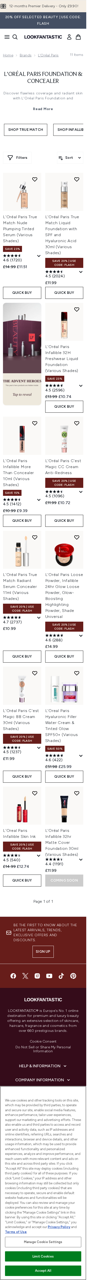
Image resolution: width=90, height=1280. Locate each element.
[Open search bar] (15, 37)
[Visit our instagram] (37, 976)
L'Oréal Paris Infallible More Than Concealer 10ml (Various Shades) (18, 472)
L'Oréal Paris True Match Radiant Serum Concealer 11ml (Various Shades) (20, 586)
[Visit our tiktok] (61, 976)
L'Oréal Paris (48, 55)
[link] (69, 37)
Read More (43, 109)
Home (8, 55)
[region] (43, 1183)
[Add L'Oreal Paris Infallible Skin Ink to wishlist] (35, 793)
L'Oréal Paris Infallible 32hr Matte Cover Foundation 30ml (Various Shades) (61, 842)
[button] (22, 354)
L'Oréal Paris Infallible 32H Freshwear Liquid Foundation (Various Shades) (61, 358)
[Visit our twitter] (25, 976)
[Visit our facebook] (13, 976)
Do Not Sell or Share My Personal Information (43, 1049)
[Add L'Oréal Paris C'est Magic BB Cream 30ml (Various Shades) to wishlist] (35, 673)
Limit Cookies (43, 1256)
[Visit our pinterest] (73, 976)
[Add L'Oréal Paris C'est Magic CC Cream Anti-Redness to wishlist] (77, 423)
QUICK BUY (22, 293)
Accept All (43, 1271)
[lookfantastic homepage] (43, 37)
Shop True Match (25, 130)
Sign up (43, 951)
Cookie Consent (43, 1042)
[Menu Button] (5, 37)
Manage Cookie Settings (43, 1242)
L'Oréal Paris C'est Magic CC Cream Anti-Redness (63, 466)
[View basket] (78, 37)
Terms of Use (16, 1232)
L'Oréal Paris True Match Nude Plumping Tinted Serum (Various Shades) (20, 228)
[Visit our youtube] (49, 976)
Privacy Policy (59, 1227)
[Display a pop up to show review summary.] (39, 256)
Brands (26, 55)
